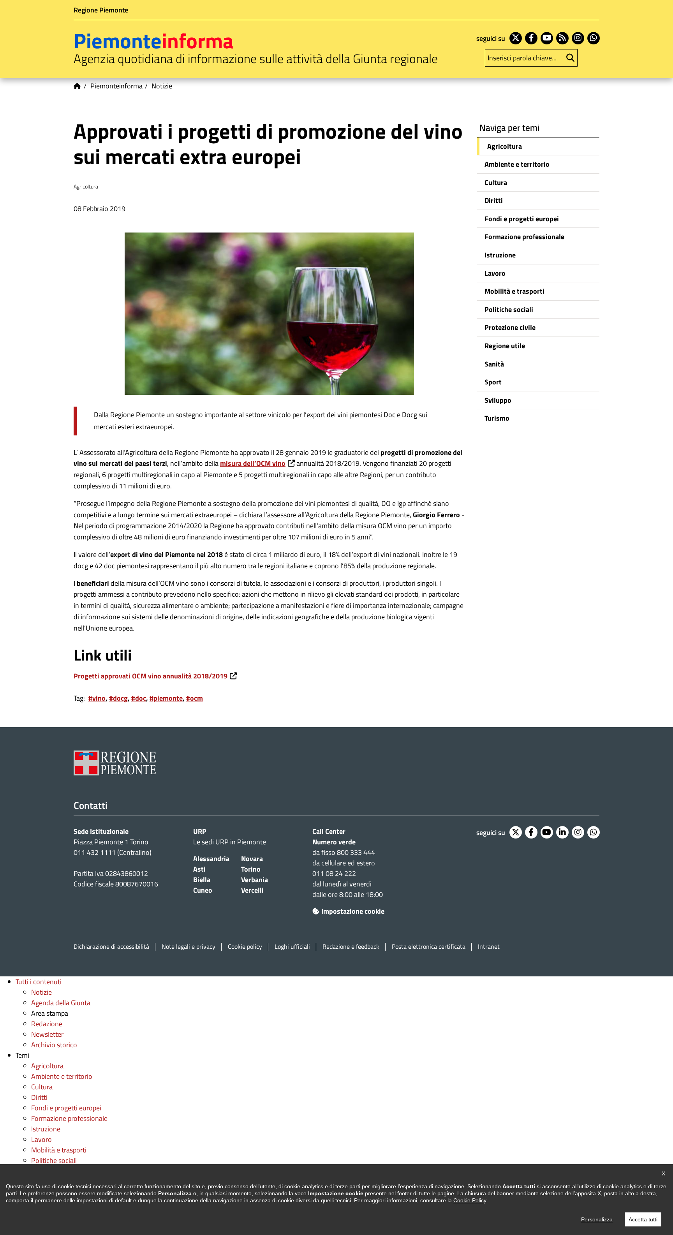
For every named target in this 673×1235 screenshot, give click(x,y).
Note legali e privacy (188, 946)
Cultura (495, 182)
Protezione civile (510, 327)
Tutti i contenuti (39, 981)
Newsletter (47, 1034)
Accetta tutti (643, 1219)
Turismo (496, 418)
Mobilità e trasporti (514, 291)
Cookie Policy (469, 1200)
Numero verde (334, 842)
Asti (199, 869)
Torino (251, 869)
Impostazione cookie (352, 911)
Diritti (493, 200)
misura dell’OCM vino (252, 463)
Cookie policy (245, 946)
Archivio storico (54, 1044)
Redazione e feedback (350, 946)
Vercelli (252, 890)
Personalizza (597, 1219)
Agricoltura (504, 146)
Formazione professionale (524, 236)
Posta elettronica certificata (428, 946)
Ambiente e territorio (517, 164)
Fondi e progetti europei (521, 218)
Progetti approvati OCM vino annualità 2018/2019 (150, 676)
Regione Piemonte (101, 10)
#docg (118, 698)
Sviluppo (497, 400)
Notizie (41, 992)
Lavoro (495, 273)
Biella (201, 879)
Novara (252, 858)
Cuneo (202, 890)
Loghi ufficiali (292, 946)
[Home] (77, 86)
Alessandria (211, 858)
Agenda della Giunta (60, 1002)
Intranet (489, 946)
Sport (493, 382)
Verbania (254, 879)
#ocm (194, 698)
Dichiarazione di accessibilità (111, 946)
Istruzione (500, 255)
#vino (97, 698)
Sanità (494, 364)
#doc (138, 698)
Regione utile (504, 345)
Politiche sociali (508, 309)
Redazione (46, 1023)
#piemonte (166, 698)
